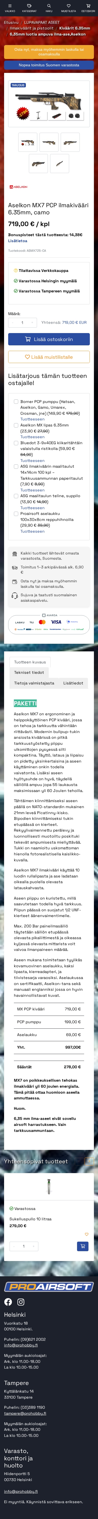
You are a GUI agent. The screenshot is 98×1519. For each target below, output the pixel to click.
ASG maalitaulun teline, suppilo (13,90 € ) (50, 498)
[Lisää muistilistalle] (87, 1234)
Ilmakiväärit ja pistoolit (32, 28)
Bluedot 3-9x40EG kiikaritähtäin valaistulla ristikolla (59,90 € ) (51, 448)
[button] (79, 1161)
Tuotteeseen (32, 419)
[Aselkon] (18, 187)
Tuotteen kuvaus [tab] (30, 662)
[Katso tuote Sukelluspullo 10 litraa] (49, 1187)
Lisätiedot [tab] (73, 683)
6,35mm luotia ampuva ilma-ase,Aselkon (48, 34)
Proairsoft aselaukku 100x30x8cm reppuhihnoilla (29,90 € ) (47, 519)
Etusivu (11, 22)
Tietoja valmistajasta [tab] (34, 683)
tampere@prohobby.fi (25, 1413)
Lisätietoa (17, 240)
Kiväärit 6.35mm (74, 28)
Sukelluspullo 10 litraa (30, 1219)
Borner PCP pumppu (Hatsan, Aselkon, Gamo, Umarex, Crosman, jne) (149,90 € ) (50, 407)
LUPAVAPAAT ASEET (42, 22)
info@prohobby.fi (21, 1345)
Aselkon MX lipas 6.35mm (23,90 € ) (44, 428)
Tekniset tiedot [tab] (29, 672)
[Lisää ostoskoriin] (82, 1246)
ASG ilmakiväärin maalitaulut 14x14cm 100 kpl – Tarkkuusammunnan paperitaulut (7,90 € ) (51, 475)
